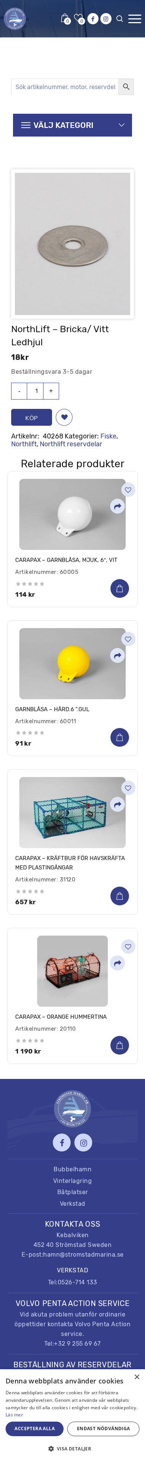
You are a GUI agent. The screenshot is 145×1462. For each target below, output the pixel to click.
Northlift (24, 444)
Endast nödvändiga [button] (103, 1428)
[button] (64, 417)
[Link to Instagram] (106, 18)
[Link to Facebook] (93, 18)
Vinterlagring (72, 1180)
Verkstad (73, 1203)
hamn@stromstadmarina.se (83, 1254)
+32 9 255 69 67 (77, 1343)
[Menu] (134, 19)
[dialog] (72, 1415)
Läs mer (14, 1414)
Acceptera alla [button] (34, 1428)
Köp (31, 418)
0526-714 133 (77, 1282)
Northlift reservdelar (71, 444)
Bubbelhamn (72, 1169)
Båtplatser (72, 1192)
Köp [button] (119, 588)
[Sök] (121, 20)
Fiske (108, 436)
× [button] (136, 1377)
